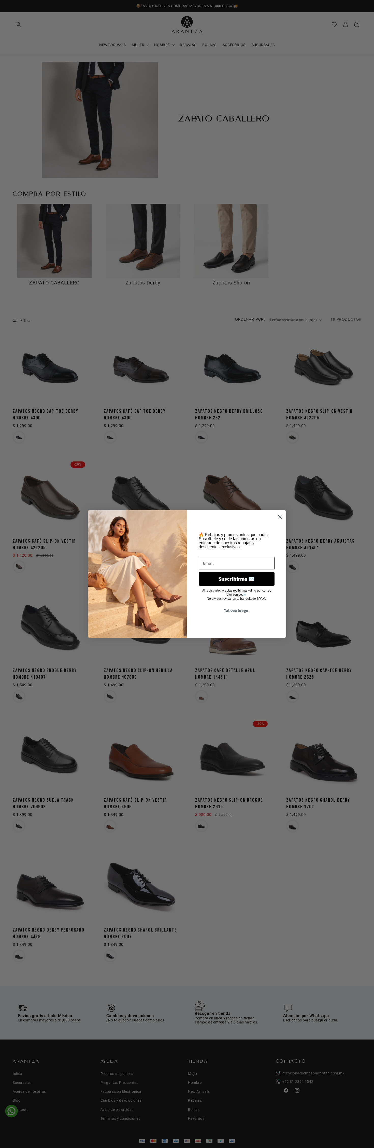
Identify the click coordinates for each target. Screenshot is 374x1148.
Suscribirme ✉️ (237, 579)
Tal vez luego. (236, 610)
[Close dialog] (279, 516)
